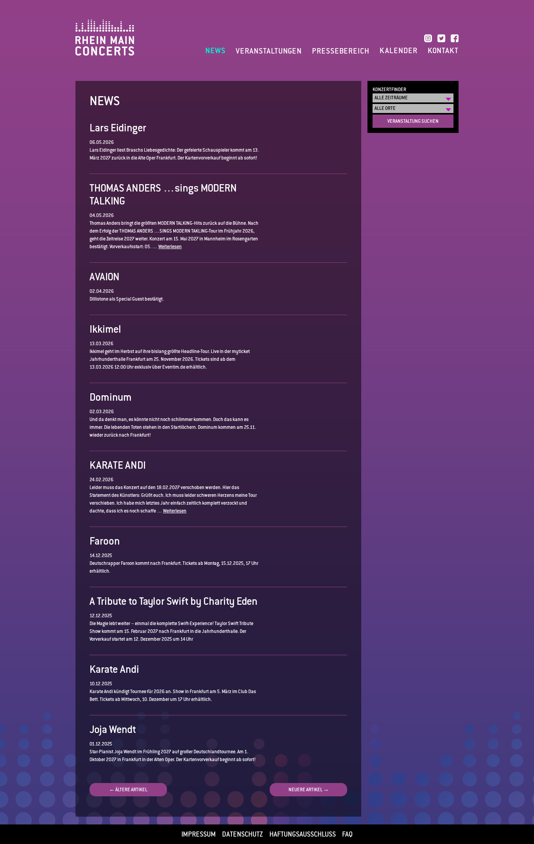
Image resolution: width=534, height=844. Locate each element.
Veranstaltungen (269, 51)
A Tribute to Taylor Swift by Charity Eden (174, 601)
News (215, 51)
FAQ (347, 834)
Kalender (399, 51)
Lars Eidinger (118, 127)
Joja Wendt (113, 729)
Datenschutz (242, 834)
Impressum (198, 834)
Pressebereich (340, 51)
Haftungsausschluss (302, 834)
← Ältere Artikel (128, 790)
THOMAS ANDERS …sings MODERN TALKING (163, 194)
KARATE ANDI (118, 465)
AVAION (105, 276)
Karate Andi (114, 669)
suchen (413, 121)
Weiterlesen (170, 247)
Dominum (111, 397)
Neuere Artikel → (309, 790)
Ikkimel (105, 329)
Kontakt (443, 51)
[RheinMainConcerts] (104, 37)
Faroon (105, 541)
